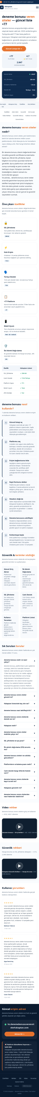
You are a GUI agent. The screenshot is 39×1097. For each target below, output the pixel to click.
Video (26, 1078)
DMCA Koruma (27, 1086)
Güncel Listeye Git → (14, 49)
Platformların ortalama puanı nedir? (19, 764)
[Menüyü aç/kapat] (37, 7)
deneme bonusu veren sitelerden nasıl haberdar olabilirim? (19, 795)
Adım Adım (15, 112)
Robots (17, 1086)
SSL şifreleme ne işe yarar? (19, 740)
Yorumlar (33, 1078)
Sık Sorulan (31, 112)
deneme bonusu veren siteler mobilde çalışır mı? (19, 733)
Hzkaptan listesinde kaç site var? (19, 703)
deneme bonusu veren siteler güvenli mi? (19, 696)
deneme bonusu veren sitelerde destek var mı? (19, 718)
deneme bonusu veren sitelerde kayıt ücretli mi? (19, 780)
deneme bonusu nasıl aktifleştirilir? (19, 710)
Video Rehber (7, 116)
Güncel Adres (20, 119)
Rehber (14, 1078)
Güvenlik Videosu (18, 116)
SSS (20, 1078)
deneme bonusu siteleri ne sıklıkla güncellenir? (19, 757)
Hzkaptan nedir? (19, 725)
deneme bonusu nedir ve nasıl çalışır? (19, 661)
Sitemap (9, 1086)
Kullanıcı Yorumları (31, 116)
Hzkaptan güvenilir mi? (19, 787)
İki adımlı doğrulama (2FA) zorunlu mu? (19, 748)
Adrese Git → (19, 1034)
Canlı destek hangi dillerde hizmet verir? (19, 772)
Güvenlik (23, 112)
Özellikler (7, 112)
